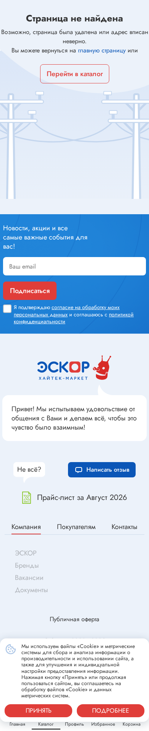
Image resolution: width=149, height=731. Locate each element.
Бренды (27, 565)
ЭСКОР (26, 553)
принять (39, 710)
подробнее (110, 710)
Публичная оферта (74, 619)
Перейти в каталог (75, 74)
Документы (31, 590)
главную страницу (102, 50)
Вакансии (29, 578)
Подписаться (30, 291)
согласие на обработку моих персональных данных (67, 310)
